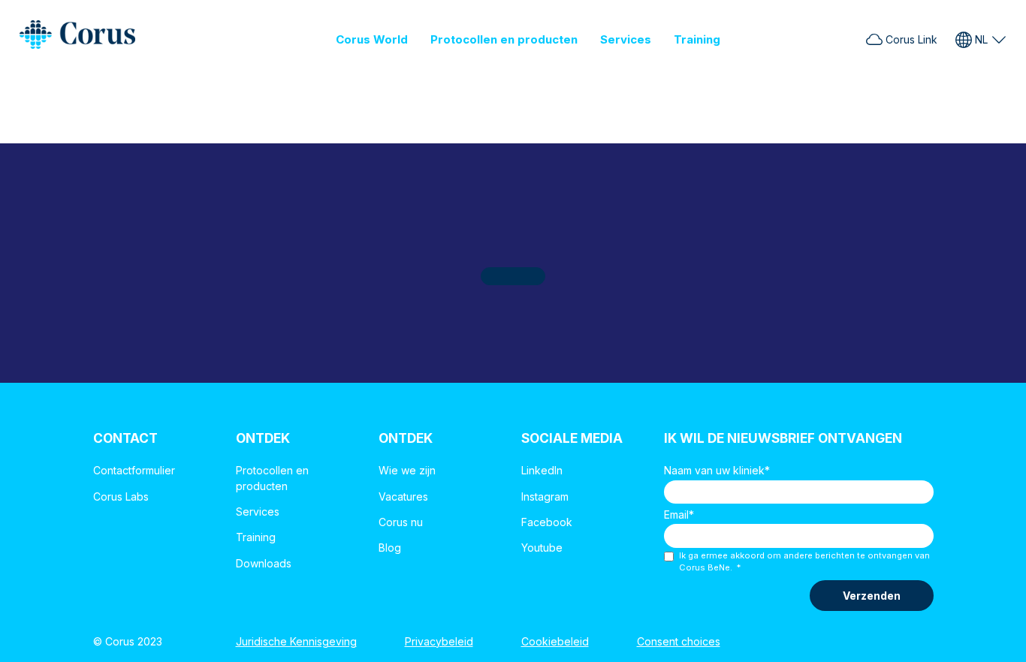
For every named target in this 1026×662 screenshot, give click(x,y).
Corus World (372, 39)
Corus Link (910, 39)
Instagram (545, 496)
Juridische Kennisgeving (296, 641)
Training (697, 39)
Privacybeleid (439, 641)
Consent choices (678, 641)
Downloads (263, 563)
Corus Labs (121, 496)
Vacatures (403, 496)
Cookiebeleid (555, 641)
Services (625, 39)
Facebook (546, 522)
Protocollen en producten (504, 39)
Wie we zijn (407, 470)
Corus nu (401, 522)
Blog (390, 547)
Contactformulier (134, 470)
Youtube (542, 547)
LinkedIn (542, 470)
